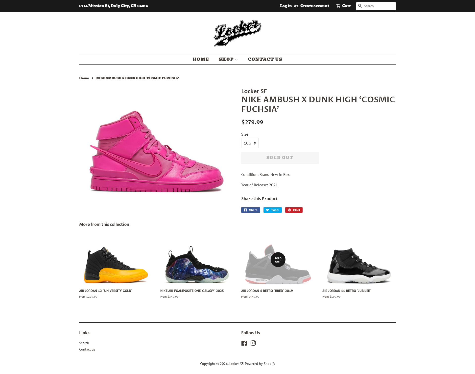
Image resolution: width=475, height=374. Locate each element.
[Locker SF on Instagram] (253, 344)
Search (84, 343)
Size (244, 134)
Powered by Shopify (260, 363)
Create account (314, 6)
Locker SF (236, 363)
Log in (286, 6)
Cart (346, 6)
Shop (227, 59)
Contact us (265, 59)
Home (201, 59)
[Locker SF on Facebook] (244, 344)
